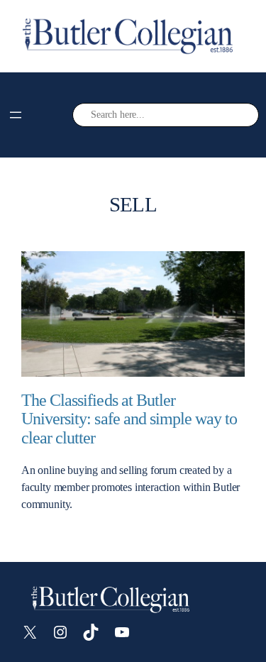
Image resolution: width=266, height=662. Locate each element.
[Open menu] (15, 114)
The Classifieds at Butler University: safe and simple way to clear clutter (129, 419)
